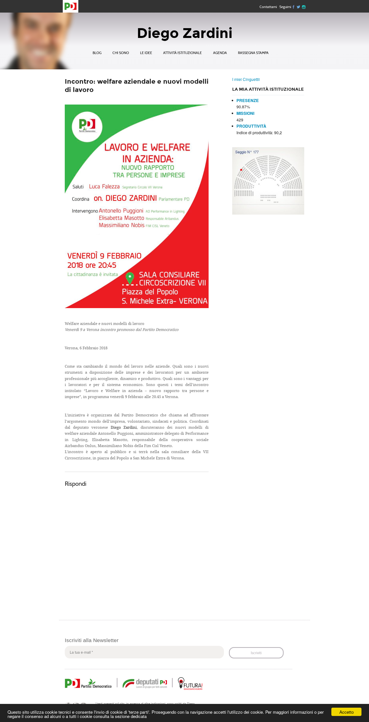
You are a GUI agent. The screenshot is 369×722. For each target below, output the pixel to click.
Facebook (293, 6)
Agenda (220, 53)
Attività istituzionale (182, 53)
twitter (298, 6)
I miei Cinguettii (246, 79)
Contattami (268, 7)
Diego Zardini (184, 33)
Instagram (303, 6)
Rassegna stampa (253, 53)
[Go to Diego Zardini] (73, 6)
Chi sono (120, 53)
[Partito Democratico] (88, 683)
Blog (97, 53)
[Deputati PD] (144, 683)
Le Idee (146, 53)
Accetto (346, 712)
